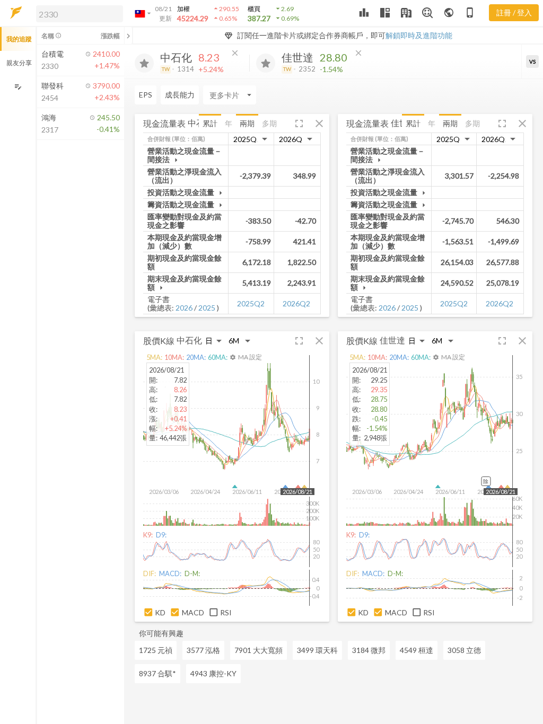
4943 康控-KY (213, 673)
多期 (269, 123)
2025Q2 (251, 303)
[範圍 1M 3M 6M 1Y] (239, 340)
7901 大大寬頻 (258, 650)
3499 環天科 (317, 650)
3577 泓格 (203, 650)
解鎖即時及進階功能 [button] (419, 35)
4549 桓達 (416, 650)
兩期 (247, 123)
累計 (210, 123)
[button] (77, 13)
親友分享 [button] (19, 63)
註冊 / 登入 (514, 12)
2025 (206, 307)
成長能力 (180, 94)
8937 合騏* (157, 673)
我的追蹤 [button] (19, 39)
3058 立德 (464, 650)
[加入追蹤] (144, 63)
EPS (145, 94)
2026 (184, 307)
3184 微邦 (369, 650)
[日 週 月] (213, 340)
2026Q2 (296, 303)
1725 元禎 (155, 650)
